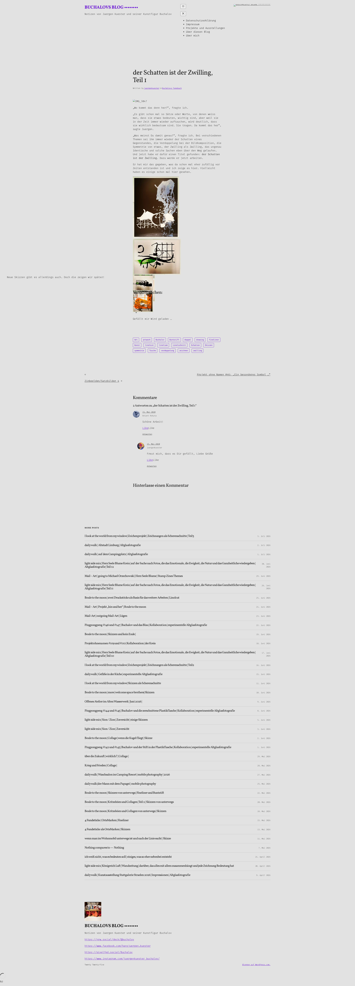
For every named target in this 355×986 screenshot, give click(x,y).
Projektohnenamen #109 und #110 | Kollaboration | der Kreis (120, 643)
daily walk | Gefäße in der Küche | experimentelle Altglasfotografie (123, 674)
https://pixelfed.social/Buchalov (109, 952)
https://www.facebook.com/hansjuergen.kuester (118, 946)
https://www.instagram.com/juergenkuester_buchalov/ (122, 958)
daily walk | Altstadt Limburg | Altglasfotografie (113, 545)
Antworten (147, 434)
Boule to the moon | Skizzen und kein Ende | (110, 634)
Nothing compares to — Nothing (104, 848)
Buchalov (160, 339)
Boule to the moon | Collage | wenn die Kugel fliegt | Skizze (118, 738)
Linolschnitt (179, 345)
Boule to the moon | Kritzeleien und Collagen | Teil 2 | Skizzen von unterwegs (129, 802)
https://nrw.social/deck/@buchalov (109, 939)
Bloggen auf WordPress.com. (256, 964)
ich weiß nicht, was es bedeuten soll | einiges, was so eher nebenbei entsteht (128, 857)
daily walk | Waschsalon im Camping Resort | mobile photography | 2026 (127, 775)
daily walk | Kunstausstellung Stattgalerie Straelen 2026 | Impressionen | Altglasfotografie (137, 875)
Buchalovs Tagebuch (172, 88)
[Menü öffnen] (183, 6)
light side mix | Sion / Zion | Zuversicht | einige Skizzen (116, 720)
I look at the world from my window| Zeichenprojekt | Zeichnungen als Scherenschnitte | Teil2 (139, 665)
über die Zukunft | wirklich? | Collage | (107, 756)
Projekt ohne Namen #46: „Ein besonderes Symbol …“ (233, 374)
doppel (187, 339)
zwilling (197, 350)
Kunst (137, 345)
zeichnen (183, 350)
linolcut (149, 345)
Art (136, 339)
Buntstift (174, 339)
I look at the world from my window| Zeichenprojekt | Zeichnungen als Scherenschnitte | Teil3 (139, 536)
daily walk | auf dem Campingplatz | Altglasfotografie (116, 554)
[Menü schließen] (183, 13)
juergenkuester (151, 88)
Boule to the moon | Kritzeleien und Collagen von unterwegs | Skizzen (125, 811)
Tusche (152, 350)
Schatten (195, 345)
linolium (163, 345)
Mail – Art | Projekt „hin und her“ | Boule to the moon (115, 607)
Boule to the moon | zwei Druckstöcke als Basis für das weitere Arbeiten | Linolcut (132, 598)
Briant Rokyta (149, 415)
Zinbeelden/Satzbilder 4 (102, 381)
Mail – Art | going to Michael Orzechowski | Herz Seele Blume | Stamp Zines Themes (134, 576)
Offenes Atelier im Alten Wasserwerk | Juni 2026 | (113, 702)
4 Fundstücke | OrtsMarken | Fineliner (107, 820)
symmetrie (139, 350)
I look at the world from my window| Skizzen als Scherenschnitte (123, 683)
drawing (200, 339)
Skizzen (208, 345)
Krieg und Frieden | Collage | (101, 765)
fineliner (214, 339)
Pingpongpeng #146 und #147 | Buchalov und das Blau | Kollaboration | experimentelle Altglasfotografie (146, 625)
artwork (146, 339)
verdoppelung (167, 350)
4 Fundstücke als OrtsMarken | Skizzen (107, 829)
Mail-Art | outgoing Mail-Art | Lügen (106, 616)
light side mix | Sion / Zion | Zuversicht (107, 729)
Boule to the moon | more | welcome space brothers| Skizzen (119, 692)
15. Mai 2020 (148, 412)
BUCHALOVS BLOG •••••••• (111, 7)
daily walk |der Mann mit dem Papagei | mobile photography (120, 784)
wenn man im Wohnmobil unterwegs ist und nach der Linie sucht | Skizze (128, 838)
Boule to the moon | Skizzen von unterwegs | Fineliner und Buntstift (124, 793)
